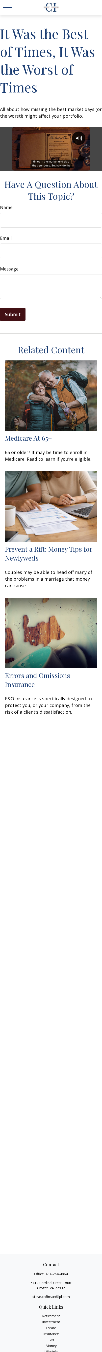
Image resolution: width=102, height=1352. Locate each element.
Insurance (51, 1333)
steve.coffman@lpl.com (51, 1296)
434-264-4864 (57, 1273)
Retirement (51, 1316)
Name (6, 207)
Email (6, 238)
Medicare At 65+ (28, 437)
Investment (51, 1322)
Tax (51, 1339)
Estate (51, 1327)
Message (9, 269)
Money (51, 1345)
